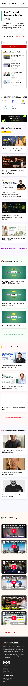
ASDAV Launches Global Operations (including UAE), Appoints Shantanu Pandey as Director (13, 172)
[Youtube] (6, 662)
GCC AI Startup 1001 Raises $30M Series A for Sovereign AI (17, 57)
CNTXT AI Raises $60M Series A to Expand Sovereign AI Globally (16, 65)
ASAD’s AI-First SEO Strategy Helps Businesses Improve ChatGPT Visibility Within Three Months (13, 194)
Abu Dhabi (22, 36)
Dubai (16, 36)
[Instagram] (9, 662)
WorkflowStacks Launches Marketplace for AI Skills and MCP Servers (12, 217)
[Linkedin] (4, 662)
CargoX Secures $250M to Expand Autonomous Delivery (17, 74)
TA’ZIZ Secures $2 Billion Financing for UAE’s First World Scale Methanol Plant (17, 83)
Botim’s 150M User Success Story (12, 326)
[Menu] (23, 3)
